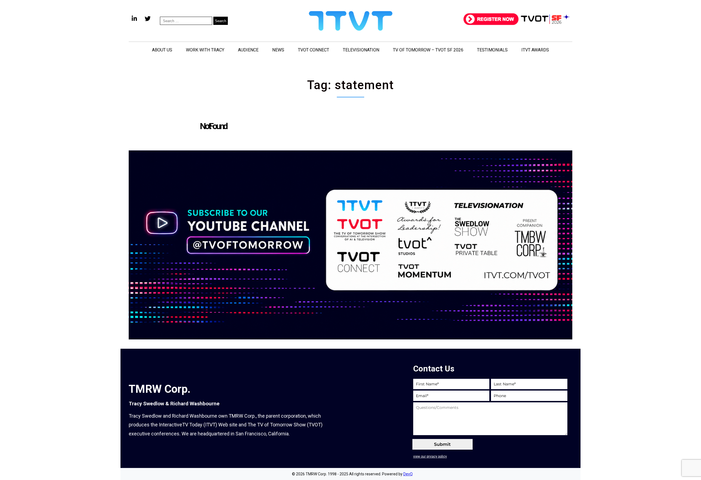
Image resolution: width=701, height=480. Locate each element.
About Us (162, 50)
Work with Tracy (205, 50)
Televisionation (361, 50)
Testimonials (492, 50)
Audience (248, 50)
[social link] (134, 20)
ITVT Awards (535, 50)
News (278, 50)
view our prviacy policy (430, 456)
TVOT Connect (313, 50)
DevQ (408, 474)
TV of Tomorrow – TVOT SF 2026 (428, 50)
